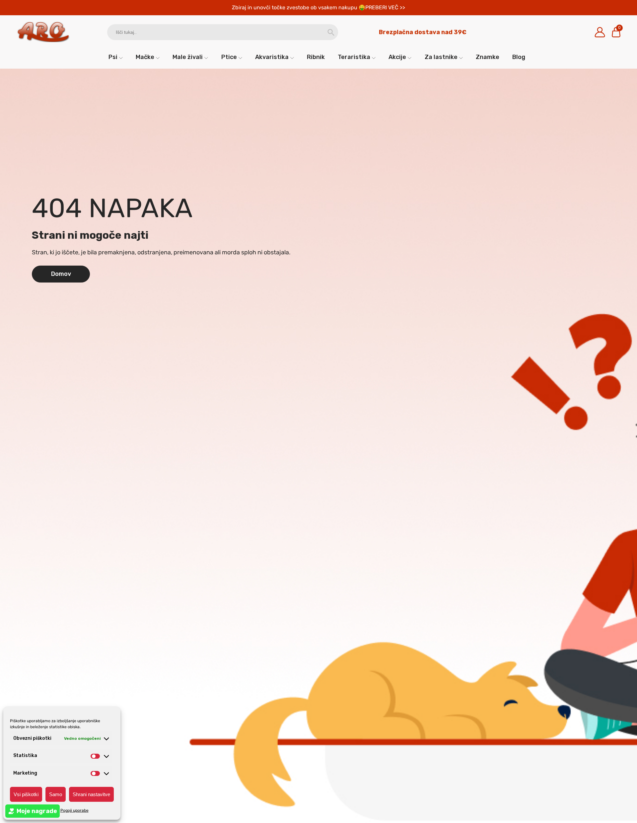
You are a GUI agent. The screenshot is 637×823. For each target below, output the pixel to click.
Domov (61, 274)
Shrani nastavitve (91, 794)
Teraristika (354, 57)
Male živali (188, 57)
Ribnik (316, 57)
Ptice (229, 57)
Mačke (145, 57)
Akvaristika (272, 57)
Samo (55, 794)
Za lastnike (441, 57)
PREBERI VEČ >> (385, 7)
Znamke (487, 57)
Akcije (397, 57)
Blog (518, 57)
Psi (112, 57)
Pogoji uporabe (74, 810)
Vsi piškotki (26, 794)
